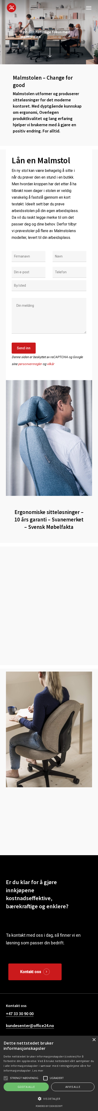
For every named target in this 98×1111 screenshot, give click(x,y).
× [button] (94, 1040)
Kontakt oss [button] (30, 971)
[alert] (49, 1073)
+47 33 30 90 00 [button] (20, 1013)
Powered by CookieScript (49, 1106)
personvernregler (30, 364)
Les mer (37, 1070)
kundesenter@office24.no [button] (30, 1025)
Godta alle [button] (26, 1087)
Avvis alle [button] (72, 1087)
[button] (88, 7)
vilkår (50, 364)
